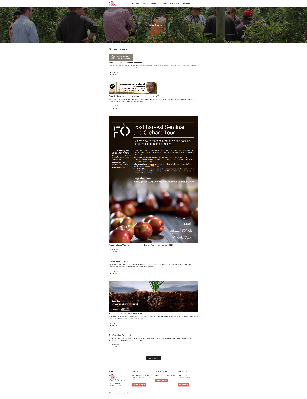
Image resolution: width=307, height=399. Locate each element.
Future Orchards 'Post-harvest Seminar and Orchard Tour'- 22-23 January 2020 (141, 245)
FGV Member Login (161, 380)
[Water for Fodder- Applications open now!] (121, 57)
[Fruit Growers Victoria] (113, 3)
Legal (129, 393)
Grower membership (139, 385)
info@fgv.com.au (184, 377)
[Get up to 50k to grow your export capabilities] (153, 296)
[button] (138, 3)
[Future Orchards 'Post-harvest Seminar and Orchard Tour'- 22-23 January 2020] (153, 179)
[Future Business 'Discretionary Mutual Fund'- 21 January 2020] (133, 88)
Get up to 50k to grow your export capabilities (127, 313)
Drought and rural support (119, 261)
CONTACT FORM (183, 385)
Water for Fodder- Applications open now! (125, 63)
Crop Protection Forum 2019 (120, 335)
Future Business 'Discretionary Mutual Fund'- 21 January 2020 (134, 96)
